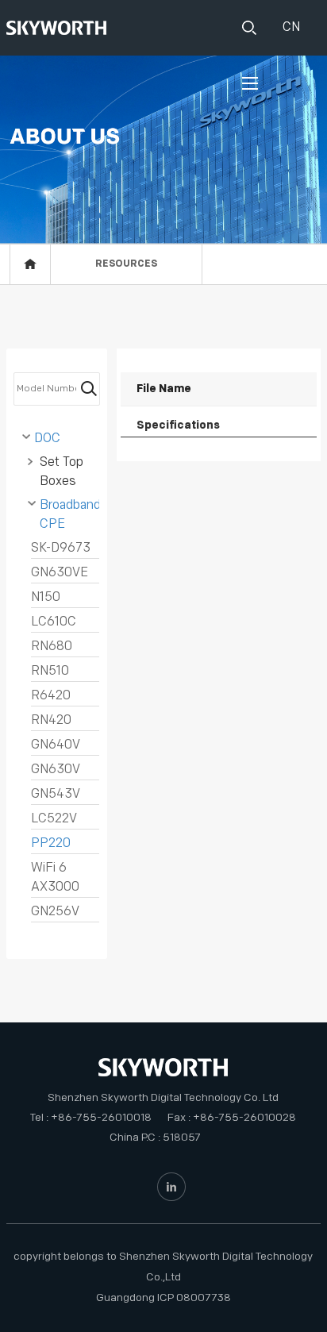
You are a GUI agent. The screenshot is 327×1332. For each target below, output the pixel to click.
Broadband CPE (69, 515)
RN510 (50, 671)
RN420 (51, 720)
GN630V (55, 769)
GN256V (55, 911)
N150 (45, 597)
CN (290, 27)
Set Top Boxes (61, 472)
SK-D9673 (60, 548)
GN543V (55, 794)
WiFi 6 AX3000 (55, 877)
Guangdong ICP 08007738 (163, 1297)
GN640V (55, 745)
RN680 (51, 646)
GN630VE (59, 572)
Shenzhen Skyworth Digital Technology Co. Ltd (163, 1097)
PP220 (51, 843)
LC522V (54, 818)
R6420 (51, 695)
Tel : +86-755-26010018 (91, 1117)
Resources (126, 264)
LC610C (53, 621)
